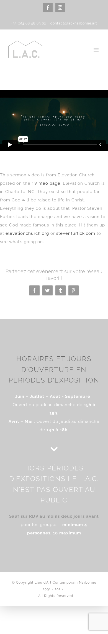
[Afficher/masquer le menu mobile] (97, 50)
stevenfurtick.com (75, 233)
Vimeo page (47, 183)
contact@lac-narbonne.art (73, 23)
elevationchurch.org (27, 233)
